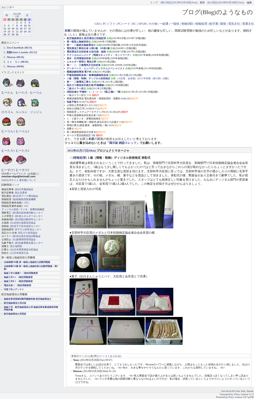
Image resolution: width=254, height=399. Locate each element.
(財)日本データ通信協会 (25, 196)
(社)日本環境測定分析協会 (24, 249)
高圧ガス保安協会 (27, 232)
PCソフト (109, 23)
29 (17, 34)
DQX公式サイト (10, 180)
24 (25, 31)
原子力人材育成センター (28, 229)
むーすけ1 (8, 170)
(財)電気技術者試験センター (27, 212)
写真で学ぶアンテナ (14, 289)
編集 (249, 2)
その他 (152, 23)
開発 (223, 23)
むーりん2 (22, 131)
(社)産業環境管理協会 (24, 239)
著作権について (27, 180)
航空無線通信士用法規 (15, 303)
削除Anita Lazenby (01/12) (22, 52)
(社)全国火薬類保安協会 (23, 222)
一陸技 (174, 23)
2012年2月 (17, 15)
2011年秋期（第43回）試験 (153, 78)
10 (25, 25)
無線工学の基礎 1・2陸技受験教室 (21, 273)
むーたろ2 (22, 150)
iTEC (26, 202)
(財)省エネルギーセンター (29, 216)
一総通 (163, 23)
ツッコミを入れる (109, 356)
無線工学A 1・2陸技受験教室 (18, 277)
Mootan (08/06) (15, 66)
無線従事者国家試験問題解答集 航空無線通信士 (27, 299)
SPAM (142, 23)
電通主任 (248, 23)
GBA (97, 23)
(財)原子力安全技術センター (25, 226)
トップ (154, 2)
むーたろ (22, 92)
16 (21, 28)
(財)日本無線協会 (24, 189)
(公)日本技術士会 (19, 252)
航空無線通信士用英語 (15, 314)
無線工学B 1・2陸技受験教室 (18, 281)
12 (5, 28)
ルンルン (22, 111)
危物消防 (187, 23)
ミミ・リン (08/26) (17, 61)
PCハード (124, 23)
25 (29, 31)
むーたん (7, 92)
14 (13, 28)
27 (9, 34)
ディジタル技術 (9, 209)
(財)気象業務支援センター (29, 242)
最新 (202, 2)
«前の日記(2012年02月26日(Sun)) (179, 2)
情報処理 (201, 23)
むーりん (36, 92)
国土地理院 (16, 246)
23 (21, 31)
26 (5, 34)
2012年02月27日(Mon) (81, 150)
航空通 (213, 23)
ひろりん (7, 111)
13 (9, 28)
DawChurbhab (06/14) (19, 47)
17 (25, 28)
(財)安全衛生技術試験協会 (26, 236)
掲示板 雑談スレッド (123, 142)
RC (134, 23)
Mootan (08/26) (15, 57)
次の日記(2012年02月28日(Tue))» (226, 2)
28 (13, 34)
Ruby (231, 397)
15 (17, 28)
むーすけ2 (22, 170)
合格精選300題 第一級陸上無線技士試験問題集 (27, 262)
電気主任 (234, 23)
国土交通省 (21, 192)
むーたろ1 (8, 150)
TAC (26, 206)
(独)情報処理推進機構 (24, 199)
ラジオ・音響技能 (30, 209)
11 (29, 25)
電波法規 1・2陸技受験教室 (17, 285)
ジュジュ (36, 111)
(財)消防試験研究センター (29, 219)
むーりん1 (8, 131)
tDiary (237, 394)
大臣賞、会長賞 (126, 78)
